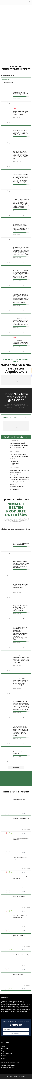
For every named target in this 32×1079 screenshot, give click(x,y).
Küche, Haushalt (14, 451)
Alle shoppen (5, 1048)
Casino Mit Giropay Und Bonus (20, 858)
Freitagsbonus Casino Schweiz (19, 897)
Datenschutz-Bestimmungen (10, 1063)
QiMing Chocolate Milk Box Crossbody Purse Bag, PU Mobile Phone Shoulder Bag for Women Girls (20, 133)
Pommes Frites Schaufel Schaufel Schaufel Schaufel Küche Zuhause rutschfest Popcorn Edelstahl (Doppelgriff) (19, 459)
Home (3, 1046)
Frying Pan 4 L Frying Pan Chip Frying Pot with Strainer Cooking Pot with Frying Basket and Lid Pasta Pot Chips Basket (21, 565)
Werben (3, 1055)
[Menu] (2, 2)
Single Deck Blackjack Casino (19, 936)
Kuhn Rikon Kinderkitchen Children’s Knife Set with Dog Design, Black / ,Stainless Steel (20, 587)
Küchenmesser (13, 440)
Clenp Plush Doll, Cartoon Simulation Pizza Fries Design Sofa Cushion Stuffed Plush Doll (20, 608)
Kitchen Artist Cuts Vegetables (18, 752)
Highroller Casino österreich (21, 818)
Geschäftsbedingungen (8, 1065)
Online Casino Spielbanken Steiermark (21, 838)
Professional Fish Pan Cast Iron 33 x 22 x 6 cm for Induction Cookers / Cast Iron (21, 113)
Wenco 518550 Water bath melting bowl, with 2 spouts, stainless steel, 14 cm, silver (20, 342)
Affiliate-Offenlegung (7, 1067)
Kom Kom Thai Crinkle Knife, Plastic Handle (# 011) (21, 544)
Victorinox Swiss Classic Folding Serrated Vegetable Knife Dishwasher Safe (19, 445)
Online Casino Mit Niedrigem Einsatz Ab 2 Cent (21, 916)
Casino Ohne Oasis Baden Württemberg (20, 877)
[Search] (29, 2)
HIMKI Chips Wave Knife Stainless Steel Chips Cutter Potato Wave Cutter (20, 93)
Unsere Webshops (6, 1053)
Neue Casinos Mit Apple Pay (21, 955)
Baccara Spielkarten (19, 799)
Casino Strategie (18, 974)
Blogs (2, 1051)
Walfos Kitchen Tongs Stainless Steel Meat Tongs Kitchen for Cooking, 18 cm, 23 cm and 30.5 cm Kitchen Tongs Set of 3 (21, 659)
